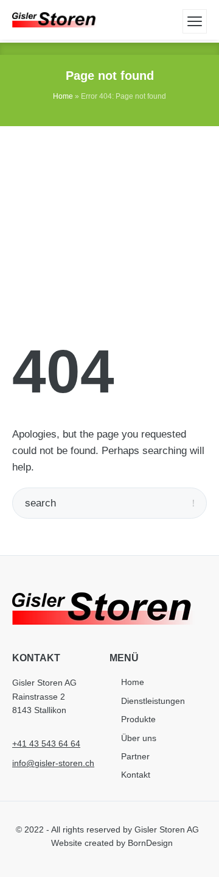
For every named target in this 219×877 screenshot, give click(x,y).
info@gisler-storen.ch (53, 763)
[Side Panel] (194, 21)
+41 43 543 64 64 (46, 743)
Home (63, 96)
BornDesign (150, 843)
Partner (135, 756)
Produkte (138, 719)
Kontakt (135, 774)
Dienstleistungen (153, 701)
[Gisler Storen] (54, 19)
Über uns (138, 738)
